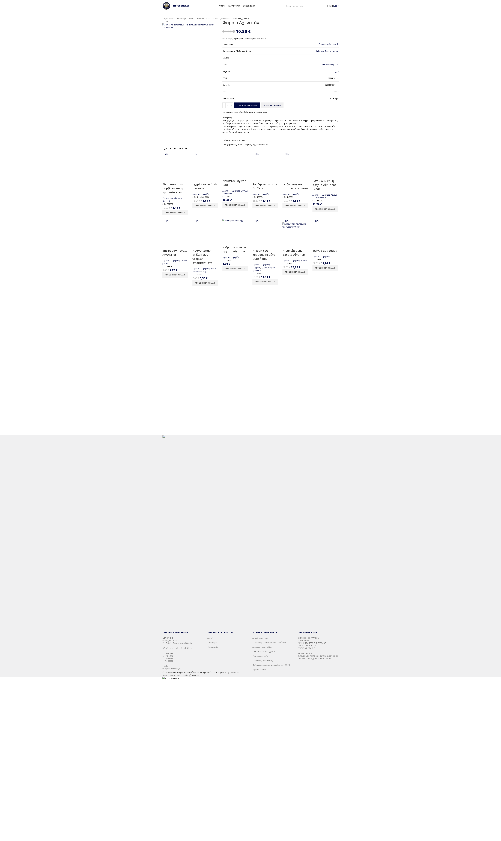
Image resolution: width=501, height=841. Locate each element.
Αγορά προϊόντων (260, 638)
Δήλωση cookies (259, 669)
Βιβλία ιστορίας (204, 18)
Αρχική (210, 638)
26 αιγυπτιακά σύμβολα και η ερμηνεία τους (172, 188)
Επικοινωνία (212, 647)
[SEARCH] (319, 6)
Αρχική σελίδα (168, 18)
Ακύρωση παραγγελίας (262, 647)
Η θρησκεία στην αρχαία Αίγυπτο (234, 249)
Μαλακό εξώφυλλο (330, 64)
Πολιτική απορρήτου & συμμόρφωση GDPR (271, 665)
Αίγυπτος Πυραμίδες (222, 18)
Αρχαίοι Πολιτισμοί (261, 144)
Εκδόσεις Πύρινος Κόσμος (327, 51)
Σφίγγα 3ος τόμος (324, 250)
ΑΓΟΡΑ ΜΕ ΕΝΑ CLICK (272, 105)
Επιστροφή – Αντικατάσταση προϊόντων (269, 642)
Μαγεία (304, 260)
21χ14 (336, 71)
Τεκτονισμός (167, 198)
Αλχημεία (256, 267)
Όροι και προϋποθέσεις (262, 660)
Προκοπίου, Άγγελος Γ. (329, 44)
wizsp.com (195, 675)
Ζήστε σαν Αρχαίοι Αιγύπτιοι (175, 253)
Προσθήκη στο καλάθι (247, 105)
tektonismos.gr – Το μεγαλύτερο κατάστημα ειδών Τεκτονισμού (196, 672)
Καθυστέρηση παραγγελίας (263, 651)
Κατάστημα (182, 18)
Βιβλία (192, 18)
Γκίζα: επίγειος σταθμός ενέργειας (295, 186)
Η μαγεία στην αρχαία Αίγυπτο (293, 253)
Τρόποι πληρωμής (260, 656)
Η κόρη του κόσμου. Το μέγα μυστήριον (263, 255)
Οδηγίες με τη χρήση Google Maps (177, 648)
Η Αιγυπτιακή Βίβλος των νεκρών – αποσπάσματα (202, 256)
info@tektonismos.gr (171, 668)
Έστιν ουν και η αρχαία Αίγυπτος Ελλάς (324, 185)
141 (337, 58)
